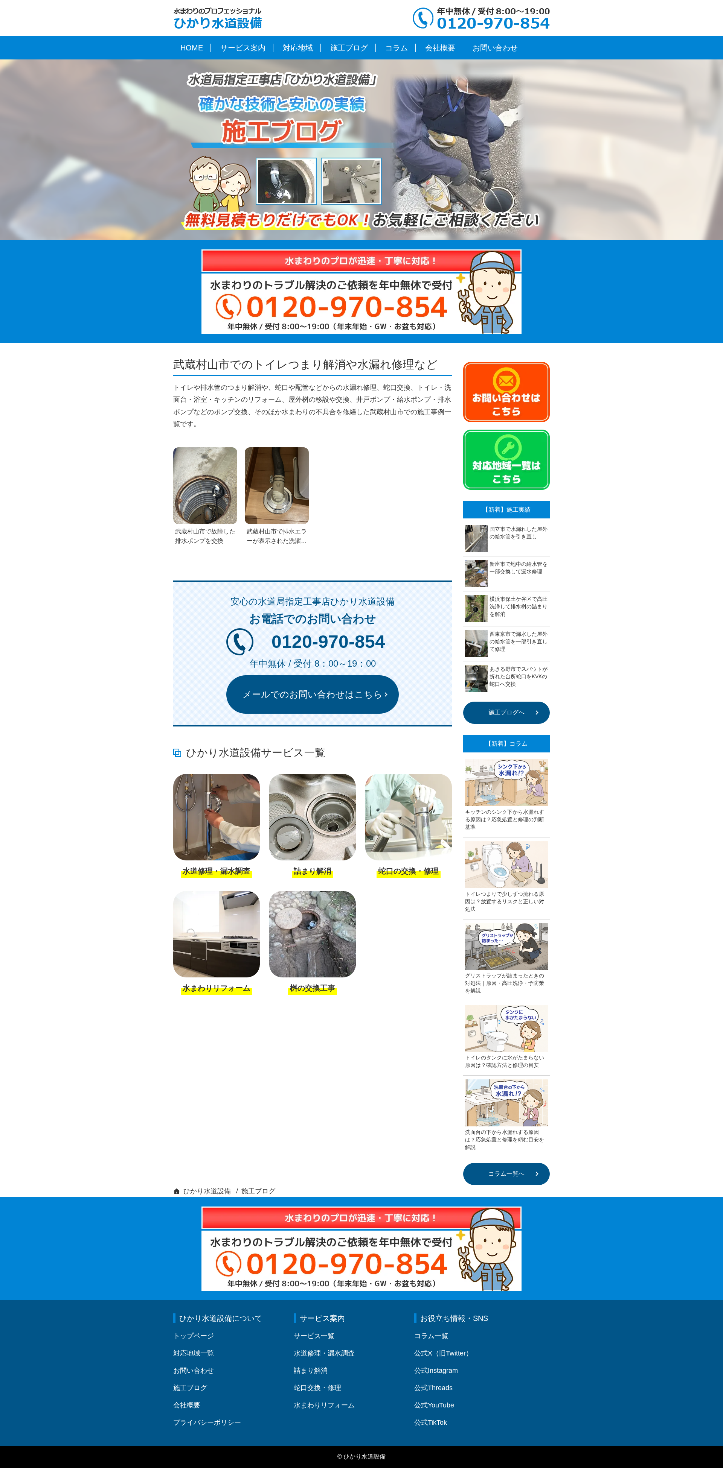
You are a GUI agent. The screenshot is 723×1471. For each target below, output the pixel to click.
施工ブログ (349, 48)
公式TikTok (430, 1422)
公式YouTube (434, 1405)
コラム (396, 48)
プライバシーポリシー (207, 1422)
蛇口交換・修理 (317, 1388)
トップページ (193, 1336)
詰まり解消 (311, 1370)
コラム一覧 (431, 1336)
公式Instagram (436, 1370)
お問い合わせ (495, 48)
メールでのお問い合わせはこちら (313, 694)
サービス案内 (242, 48)
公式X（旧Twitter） (443, 1353)
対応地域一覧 (193, 1353)
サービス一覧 (314, 1336)
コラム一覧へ (506, 1173)
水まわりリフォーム (324, 1405)
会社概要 (440, 48)
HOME (191, 48)
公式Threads (433, 1388)
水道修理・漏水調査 (324, 1353)
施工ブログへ (506, 712)
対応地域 (298, 48)
